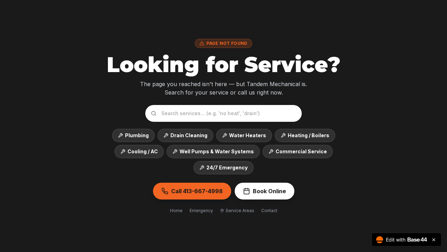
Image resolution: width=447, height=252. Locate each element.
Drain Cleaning (188, 135)
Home (176, 210)
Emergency (201, 210)
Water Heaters (247, 135)
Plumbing (137, 135)
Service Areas (240, 210)
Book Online (269, 191)
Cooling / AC (142, 151)
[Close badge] (434, 240)
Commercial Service (301, 151)
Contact (269, 210)
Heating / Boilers (308, 135)
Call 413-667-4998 (197, 191)
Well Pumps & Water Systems (216, 151)
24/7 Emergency (227, 167)
